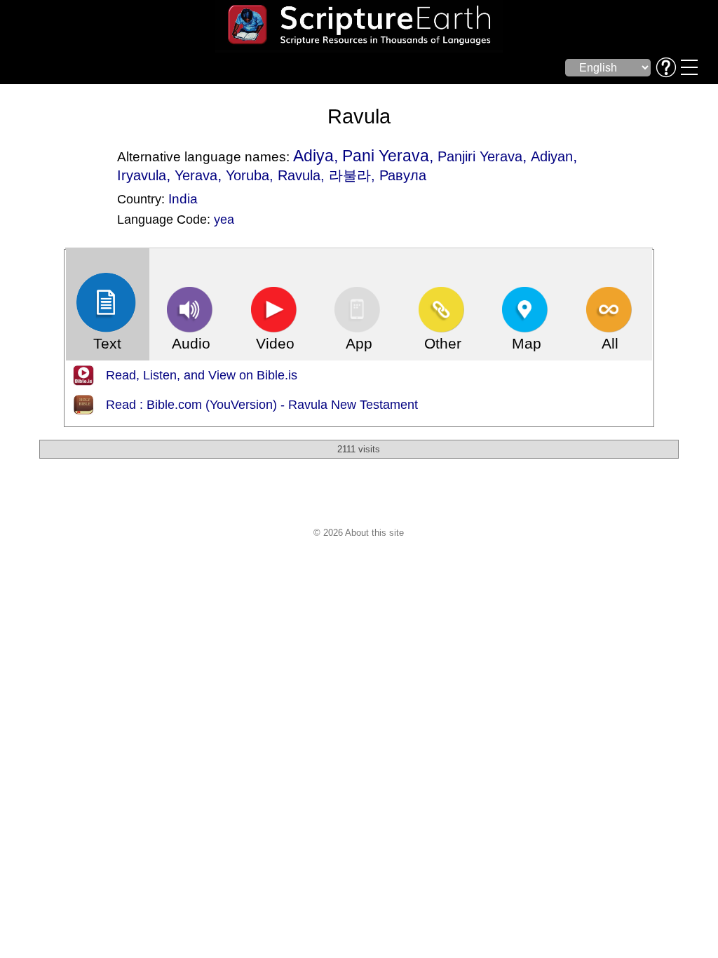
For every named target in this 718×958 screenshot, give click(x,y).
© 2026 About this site (358, 532)
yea (224, 219)
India (183, 198)
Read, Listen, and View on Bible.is (201, 375)
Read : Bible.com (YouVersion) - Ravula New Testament (262, 405)
